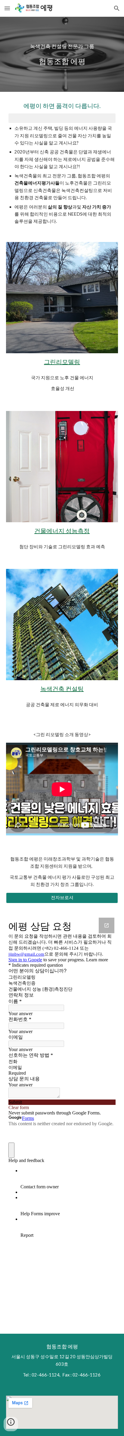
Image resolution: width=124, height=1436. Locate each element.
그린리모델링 (62, 361)
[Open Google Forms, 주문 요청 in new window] (106, 925)
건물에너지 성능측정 (62, 530)
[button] (7, 8)
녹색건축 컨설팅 (62, 688)
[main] (62, 54)
